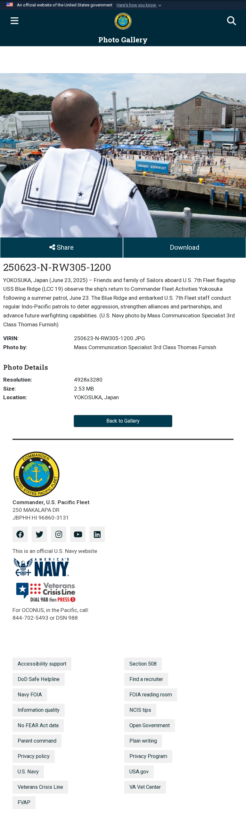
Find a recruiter (146, 679)
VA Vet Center (145, 787)
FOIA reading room (150, 695)
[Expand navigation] (14, 21)
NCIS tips (140, 710)
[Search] (231, 21)
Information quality (39, 710)
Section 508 (143, 664)
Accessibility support (42, 664)
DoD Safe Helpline (39, 679)
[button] (140, 5)
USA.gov (139, 772)
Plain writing (143, 741)
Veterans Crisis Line (40, 787)
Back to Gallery (123, 421)
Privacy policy (34, 756)
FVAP (24, 802)
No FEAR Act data (38, 725)
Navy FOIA (30, 695)
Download (184, 247)
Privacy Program (148, 756)
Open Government (149, 725)
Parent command (37, 741)
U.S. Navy (28, 772)
